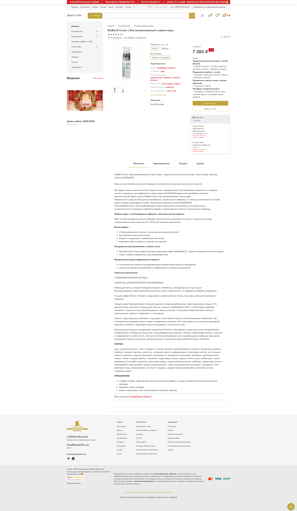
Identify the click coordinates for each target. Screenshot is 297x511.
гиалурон (176, 77)
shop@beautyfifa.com (78, 445)
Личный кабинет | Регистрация (147, 450)
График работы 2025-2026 (80, 121)
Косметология (124, 25)
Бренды (74, 7)
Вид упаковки (156, 53)
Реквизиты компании (175, 434)
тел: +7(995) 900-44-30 (180, 7)
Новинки (75, 57)
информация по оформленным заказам (209, 7)
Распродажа (76, 67)
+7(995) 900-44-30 (77, 437)
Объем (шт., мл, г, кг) (159, 44)
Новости (171, 450)
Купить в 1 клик (210, 108)
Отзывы (95, 7)
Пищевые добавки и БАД (82, 41)
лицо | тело (171, 90)
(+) (202, 66)
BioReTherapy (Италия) (166, 67)
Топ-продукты (76, 51)
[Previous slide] (111, 63)
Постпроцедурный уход (144, 25)
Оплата (128, 7)
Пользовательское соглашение (179, 446)
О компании (85, 7)
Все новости (98, 78)
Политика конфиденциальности (179, 442)
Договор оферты (174, 438)
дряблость (170, 87)
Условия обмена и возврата (146, 430)
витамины (167, 77)
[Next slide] (143, 63)
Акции (111, 7)
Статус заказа (141, 442)
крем (163, 71)
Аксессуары (76, 46)
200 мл (165, 48)
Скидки (103, 7)
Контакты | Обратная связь (145, 446)
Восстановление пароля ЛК (146, 453)
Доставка (119, 7)
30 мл (154, 48)
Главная (111, 25)
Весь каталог (121, 426)
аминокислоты (156, 77)
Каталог (97, 15)
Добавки (120, 442)
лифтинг (177, 83)
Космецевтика (77, 36)
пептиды (154, 80)
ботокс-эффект (167, 83)
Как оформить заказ (143, 426)
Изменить (196, 120)
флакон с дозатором (160, 57)
